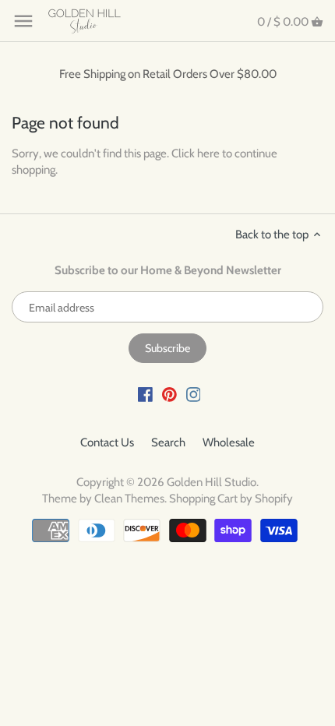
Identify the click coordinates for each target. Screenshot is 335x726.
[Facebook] (145, 394)
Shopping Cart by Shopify (231, 499)
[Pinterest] (169, 394)
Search (168, 442)
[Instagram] (193, 394)
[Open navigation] (23, 21)
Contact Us (107, 442)
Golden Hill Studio (211, 482)
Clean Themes (129, 499)
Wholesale (229, 442)
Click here (195, 153)
